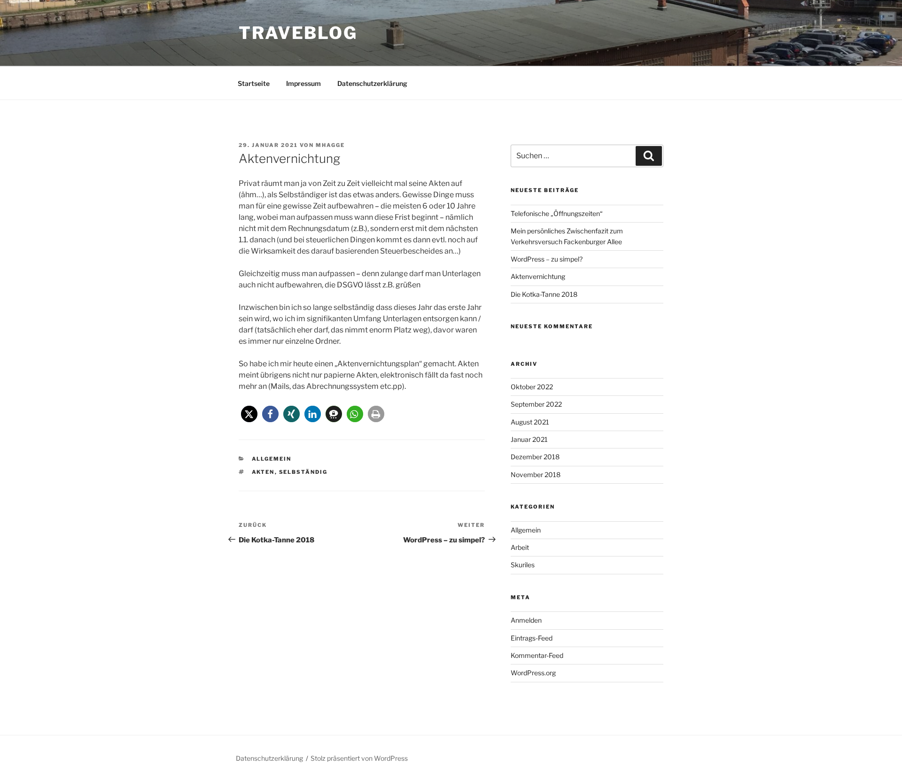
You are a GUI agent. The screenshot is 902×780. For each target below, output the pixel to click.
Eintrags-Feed (531, 638)
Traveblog (298, 33)
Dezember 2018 (535, 457)
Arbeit (520, 547)
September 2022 (536, 404)
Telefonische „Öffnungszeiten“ (557, 213)
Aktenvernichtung (538, 276)
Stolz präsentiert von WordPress (359, 758)
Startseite (254, 83)
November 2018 (535, 475)
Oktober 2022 (532, 387)
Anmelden (526, 620)
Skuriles (523, 565)
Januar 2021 (529, 439)
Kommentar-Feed (537, 655)
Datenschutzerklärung (372, 83)
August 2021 (530, 422)
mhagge (330, 145)
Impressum (303, 83)
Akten (263, 472)
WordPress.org (533, 673)
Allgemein (272, 459)
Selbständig (303, 472)
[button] (249, 414)
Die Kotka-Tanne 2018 (544, 294)
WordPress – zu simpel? (547, 259)
